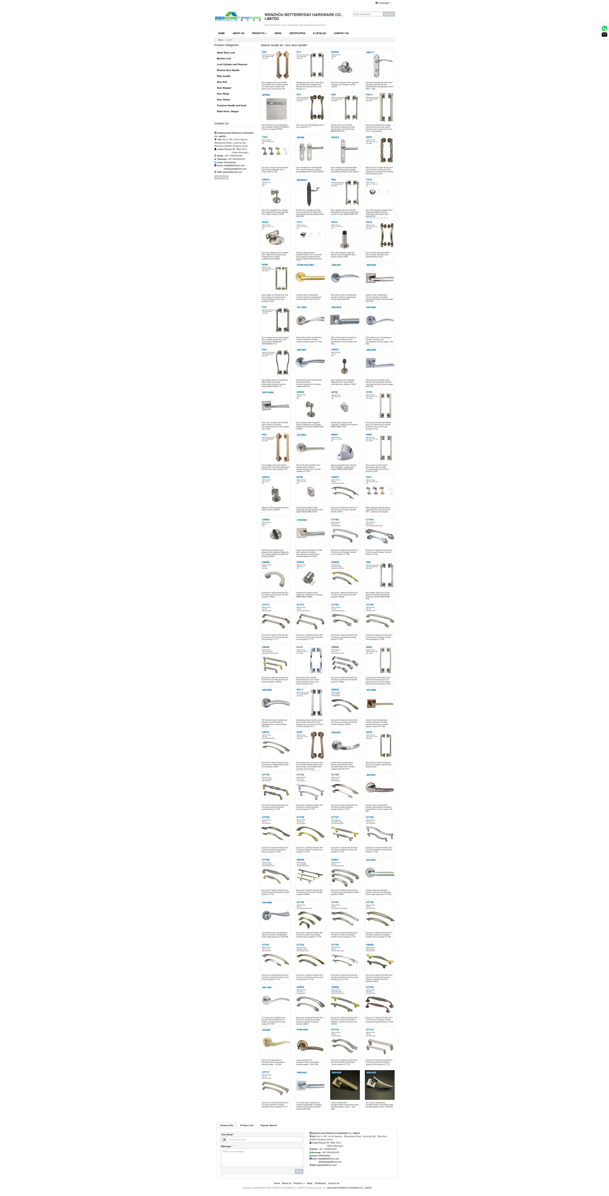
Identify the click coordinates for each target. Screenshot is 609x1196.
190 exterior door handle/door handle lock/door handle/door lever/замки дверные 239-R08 (275, 934)
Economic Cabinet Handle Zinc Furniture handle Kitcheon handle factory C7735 (344, 807)
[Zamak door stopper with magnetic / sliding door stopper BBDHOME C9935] (310, 575)
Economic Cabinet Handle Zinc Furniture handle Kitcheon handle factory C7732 (275, 807)
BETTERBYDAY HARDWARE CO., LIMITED (353, 1187)
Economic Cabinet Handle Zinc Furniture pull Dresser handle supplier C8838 (344, 594)
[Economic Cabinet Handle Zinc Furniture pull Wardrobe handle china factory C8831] (276, 745)
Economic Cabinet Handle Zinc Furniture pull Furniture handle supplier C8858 (275, 594)
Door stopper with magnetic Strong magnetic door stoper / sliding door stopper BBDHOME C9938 (310, 425)
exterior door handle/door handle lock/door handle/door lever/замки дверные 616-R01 (379, 892)
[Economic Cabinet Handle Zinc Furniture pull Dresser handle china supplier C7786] (380, 617)
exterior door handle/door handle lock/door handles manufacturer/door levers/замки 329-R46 (379, 297)
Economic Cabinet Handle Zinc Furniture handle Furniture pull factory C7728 (379, 849)
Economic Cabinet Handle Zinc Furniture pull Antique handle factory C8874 (344, 509)
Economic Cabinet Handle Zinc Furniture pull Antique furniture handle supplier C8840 (275, 679)
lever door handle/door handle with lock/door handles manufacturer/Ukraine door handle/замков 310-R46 (309, 553)
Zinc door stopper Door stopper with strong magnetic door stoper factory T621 (275, 169)
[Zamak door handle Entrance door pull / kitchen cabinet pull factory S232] (380, 745)
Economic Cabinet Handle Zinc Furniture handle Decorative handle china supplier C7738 (379, 934)
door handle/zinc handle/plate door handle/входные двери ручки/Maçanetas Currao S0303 (345, 169)
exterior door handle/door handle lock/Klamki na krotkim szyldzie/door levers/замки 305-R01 (379, 808)
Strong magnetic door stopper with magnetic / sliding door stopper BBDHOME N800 (344, 467)
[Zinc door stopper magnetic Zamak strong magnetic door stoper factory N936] (345, 235)
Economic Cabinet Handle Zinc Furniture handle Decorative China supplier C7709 (275, 849)
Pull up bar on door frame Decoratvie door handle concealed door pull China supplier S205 (377, 468)
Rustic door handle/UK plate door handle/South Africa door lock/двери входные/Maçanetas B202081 (310, 213)
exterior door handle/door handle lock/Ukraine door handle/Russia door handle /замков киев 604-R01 (343, 765)
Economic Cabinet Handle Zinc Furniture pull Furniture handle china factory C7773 (309, 636)
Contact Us (341, 33)
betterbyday (230, 162)
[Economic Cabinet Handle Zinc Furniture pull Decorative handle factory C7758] (276, 872)
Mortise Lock (223, 58)
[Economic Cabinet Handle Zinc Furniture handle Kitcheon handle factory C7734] (310, 787)
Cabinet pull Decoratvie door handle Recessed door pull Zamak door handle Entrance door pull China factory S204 (378, 680)
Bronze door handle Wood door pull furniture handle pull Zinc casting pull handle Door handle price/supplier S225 (379, 170)
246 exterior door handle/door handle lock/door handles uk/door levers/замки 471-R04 (309, 339)
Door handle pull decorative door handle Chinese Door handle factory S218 (378, 254)
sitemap (330, 1187)
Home (221, 33)
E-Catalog (319, 33)
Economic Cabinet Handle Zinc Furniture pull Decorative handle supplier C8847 (345, 892)
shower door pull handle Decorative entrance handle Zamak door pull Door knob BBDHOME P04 (343, 128)
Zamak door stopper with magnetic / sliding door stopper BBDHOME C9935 (309, 594)
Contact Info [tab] (226, 1125)
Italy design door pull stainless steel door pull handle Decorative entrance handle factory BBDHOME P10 (275, 383)
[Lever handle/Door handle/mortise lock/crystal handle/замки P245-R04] (310, 1042)
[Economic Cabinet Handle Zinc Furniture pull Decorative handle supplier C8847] (345, 872)
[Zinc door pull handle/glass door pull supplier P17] (310, 107)
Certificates (297, 33)
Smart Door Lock (225, 52)
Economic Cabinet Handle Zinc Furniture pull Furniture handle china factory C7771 (275, 636)
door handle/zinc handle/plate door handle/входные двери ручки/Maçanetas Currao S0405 (310, 169)
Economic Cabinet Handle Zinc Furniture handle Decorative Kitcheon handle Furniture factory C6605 (309, 1020)
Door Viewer (223, 99)
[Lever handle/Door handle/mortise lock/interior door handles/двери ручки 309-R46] (345, 1085)
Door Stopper (223, 87)
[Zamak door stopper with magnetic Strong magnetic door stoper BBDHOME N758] (310, 490)
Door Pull (221, 81)
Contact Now (221, 177)
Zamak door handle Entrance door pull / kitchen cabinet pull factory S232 (378, 764)
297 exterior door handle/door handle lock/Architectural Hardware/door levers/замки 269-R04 (274, 723)
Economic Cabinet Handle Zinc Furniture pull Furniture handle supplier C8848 (309, 892)
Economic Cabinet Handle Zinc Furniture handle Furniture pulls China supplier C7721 (275, 977)
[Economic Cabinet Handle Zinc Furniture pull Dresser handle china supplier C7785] (345, 532)
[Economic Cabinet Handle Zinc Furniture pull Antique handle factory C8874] (345, 490)
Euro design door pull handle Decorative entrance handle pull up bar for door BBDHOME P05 (345, 212)
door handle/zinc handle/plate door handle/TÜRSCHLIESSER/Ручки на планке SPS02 (275, 126)
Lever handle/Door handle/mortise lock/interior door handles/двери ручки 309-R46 (345, 1105)
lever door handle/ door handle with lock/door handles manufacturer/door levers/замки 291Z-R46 (275, 425)
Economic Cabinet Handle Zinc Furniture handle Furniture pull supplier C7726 (309, 849)
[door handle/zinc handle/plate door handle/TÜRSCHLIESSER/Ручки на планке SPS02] (276, 107)
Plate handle (223, 76)
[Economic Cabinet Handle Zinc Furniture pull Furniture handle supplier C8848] (310, 872)
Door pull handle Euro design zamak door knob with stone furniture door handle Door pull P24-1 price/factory (379, 128)
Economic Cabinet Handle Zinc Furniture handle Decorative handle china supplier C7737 (344, 934)
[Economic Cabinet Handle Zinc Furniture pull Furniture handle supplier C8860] (345, 660)
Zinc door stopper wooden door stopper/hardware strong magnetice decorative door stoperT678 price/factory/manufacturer (379, 214)
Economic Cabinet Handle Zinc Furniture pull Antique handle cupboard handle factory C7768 (379, 1019)
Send (299, 1171)
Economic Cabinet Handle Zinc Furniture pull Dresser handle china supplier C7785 (344, 552)
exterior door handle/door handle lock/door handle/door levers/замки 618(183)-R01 (309, 296)
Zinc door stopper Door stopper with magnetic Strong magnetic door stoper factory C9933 (275, 212)
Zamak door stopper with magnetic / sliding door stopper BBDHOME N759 (344, 424)
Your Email (227, 1134)
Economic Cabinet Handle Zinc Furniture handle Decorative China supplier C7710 (344, 1062)
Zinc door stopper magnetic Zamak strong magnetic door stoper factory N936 (343, 254)
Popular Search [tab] (269, 1125)
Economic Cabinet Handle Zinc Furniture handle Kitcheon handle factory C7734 (309, 807)
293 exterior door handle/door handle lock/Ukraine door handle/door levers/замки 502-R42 (344, 340)
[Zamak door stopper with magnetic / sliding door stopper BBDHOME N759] (345, 405)
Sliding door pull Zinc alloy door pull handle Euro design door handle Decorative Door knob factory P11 (310, 85)
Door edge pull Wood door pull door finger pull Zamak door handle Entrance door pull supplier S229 (275, 297)
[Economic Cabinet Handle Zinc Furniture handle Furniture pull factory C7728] (380, 830)
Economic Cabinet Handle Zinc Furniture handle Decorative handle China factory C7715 (379, 1062)
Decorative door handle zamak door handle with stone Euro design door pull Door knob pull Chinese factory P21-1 (309, 723)
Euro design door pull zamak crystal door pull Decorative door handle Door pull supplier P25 (276, 467)
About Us (238, 33)
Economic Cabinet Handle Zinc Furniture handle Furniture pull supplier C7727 (344, 849)
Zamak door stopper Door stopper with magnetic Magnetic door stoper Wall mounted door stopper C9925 (275, 553)
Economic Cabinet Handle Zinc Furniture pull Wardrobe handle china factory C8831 (275, 764)
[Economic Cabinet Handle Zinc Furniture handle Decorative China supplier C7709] (276, 830)
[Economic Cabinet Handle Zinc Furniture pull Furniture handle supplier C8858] (276, 575)
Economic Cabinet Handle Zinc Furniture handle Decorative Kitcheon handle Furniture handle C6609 (379, 978)
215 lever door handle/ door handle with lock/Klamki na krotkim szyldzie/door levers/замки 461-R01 (274, 1020)
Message (226, 1146)
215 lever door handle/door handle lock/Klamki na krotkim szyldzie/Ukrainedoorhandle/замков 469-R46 (309, 1105)
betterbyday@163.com (235, 168)
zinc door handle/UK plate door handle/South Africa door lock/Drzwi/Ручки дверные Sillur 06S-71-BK (379, 85)
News (278, 33)
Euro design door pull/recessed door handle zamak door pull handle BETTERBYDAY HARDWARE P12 (275, 340)
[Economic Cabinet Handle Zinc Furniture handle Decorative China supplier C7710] (345, 1042)
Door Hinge (222, 93)
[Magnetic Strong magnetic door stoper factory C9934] (276, 490)
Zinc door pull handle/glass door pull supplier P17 (310, 125)
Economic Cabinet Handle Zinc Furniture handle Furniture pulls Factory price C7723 (344, 977)
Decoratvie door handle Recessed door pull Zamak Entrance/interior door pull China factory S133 (307, 680)
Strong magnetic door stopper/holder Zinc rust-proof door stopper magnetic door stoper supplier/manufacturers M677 (309, 256)
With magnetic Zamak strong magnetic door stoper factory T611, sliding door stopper (378, 509)
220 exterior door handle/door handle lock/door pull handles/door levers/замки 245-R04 (379, 340)
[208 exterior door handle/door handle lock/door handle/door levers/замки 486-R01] (345, 277)
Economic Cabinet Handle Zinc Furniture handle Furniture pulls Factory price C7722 (309, 977)
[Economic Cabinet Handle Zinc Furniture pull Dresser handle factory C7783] (345, 617)
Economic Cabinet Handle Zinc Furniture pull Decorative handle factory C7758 (275, 892)
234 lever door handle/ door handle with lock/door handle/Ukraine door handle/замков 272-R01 (308, 468)
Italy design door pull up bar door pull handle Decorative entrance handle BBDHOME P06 (378, 595)
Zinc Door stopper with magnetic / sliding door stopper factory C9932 (345, 84)
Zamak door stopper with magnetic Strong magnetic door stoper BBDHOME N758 (309, 509)
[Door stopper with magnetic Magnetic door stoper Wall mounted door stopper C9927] (345, 362)
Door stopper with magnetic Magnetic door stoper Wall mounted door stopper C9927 (343, 381)
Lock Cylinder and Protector (231, 64)
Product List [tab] (247, 1125)
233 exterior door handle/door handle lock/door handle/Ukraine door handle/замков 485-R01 (309, 383)
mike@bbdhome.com (234, 165)
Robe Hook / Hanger (227, 111)
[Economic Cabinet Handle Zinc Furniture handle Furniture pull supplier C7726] (310, 830)
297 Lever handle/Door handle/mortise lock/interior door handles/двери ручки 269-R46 (379, 1104)
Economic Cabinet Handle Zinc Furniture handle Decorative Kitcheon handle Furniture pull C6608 (344, 1020)
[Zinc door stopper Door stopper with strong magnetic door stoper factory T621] (276, 150)
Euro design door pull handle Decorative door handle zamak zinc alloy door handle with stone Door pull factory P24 (275, 85)
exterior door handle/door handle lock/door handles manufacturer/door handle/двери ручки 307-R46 (377, 723)
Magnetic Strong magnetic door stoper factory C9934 (275, 508)
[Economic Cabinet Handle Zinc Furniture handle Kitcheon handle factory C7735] (345, 787)
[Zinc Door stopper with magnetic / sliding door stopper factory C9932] (345, 65)
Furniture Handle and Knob (231, 105)
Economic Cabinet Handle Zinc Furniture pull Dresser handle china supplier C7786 (379, 636)
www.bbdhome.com (232, 171)
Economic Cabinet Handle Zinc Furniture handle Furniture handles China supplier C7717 (275, 1104)
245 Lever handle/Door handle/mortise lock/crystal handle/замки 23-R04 (273, 1062)
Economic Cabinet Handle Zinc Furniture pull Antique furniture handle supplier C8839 (344, 722)
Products (258, 33)
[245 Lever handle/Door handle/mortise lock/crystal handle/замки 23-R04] (276, 1042)
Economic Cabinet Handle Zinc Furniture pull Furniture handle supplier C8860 (344, 679)
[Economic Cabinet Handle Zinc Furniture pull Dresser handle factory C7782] (380, 532)
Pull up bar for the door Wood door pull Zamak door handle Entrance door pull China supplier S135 (378, 425)
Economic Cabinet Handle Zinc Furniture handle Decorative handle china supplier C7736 (309, 934)
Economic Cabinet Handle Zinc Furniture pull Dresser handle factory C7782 (379, 552)
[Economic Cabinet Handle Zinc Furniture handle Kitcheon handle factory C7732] (276, 787)
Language (383, 2)
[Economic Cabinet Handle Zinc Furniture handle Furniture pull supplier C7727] (345, 830)
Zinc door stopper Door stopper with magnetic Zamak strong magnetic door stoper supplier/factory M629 (275, 255)
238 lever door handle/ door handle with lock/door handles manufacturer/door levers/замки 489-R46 (379, 383)
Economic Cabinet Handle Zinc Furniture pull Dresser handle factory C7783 (344, 636)
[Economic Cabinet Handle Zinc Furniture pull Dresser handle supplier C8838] (345, 575)
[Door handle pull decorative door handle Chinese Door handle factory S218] (380, 235)
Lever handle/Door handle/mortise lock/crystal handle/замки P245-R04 (307, 1062)
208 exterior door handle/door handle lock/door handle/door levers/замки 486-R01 (344, 296)
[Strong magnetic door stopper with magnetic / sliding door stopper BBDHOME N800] (345, 447)
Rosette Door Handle (227, 70)
